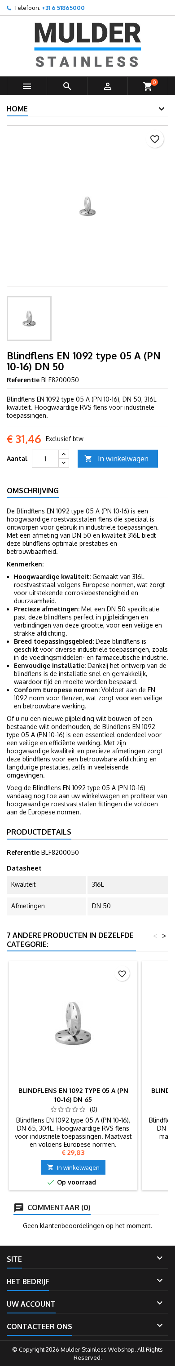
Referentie (23, 380)
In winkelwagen (116, 458)
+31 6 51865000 (63, 7)
